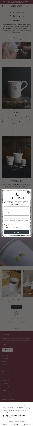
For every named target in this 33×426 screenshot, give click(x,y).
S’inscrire (16, 232)
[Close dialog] (28, 192)
